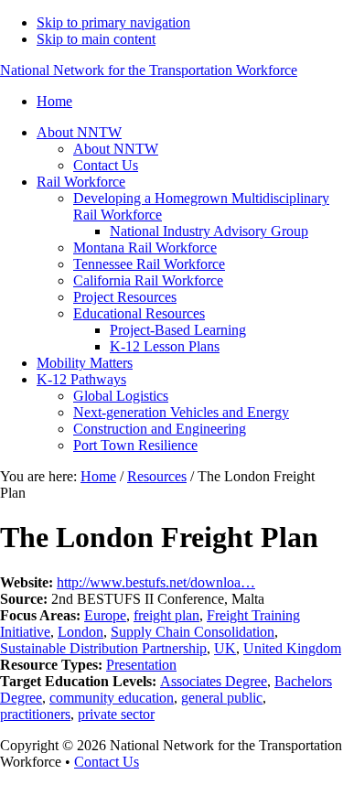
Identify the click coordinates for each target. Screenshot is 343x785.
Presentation (141, 664)
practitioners (35, 714)
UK (225, 648)
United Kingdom (292, 648)
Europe (105, 615)
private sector (116, 714)
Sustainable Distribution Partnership (103, 648)
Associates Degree (213, 681)
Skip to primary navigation (113, 22)
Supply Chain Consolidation (192, 632)
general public (222, 697)
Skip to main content (96, 39)
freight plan (166, 615)
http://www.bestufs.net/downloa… (156, 582)
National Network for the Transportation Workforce (148, 70)
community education (111, 697)
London (80, 632)
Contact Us (106, 761)
